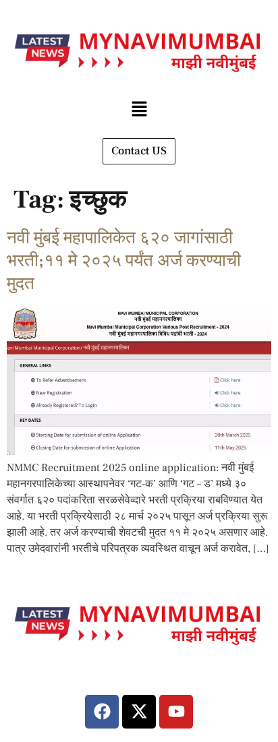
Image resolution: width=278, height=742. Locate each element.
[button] (139, 110)
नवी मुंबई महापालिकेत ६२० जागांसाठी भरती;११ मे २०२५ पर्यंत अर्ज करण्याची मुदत (124, 260)
